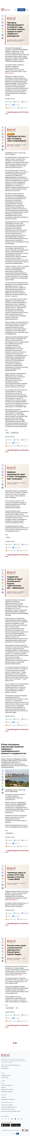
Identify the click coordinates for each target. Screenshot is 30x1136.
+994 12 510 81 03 (5, 1066)
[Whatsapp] (2, 1119)
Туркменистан (14, 432)
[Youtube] (12, 1119)
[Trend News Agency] (5, 1055)
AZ (15, 1133)
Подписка (3, 1097)
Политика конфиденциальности (9, 1107)
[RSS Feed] (21, 1119)
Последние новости (5, 1075)
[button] (2, 16)
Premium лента (4, 1077)
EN (12, 1133)
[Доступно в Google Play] (16, 1125)
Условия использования (7, 1104)
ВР (17, 1008)
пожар (7, 537)
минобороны (9, 833)
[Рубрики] (27, 9)
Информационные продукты (8, 1099)
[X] (9, 1119)
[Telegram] (15, 1119)
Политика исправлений (6, 1091)
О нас (2, 1083)
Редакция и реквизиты (6, 1085)
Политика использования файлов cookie (11, 1111)
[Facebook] (5, 1119)
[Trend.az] (5, 9)
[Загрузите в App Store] (5, 1125)
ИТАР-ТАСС (18, 975)
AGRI (7, 432)
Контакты (3, 1087)
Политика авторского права (8, 1109)
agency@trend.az (4, 1068)
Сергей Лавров (9, 1008)
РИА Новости (9, 73)
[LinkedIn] (18, 1119)
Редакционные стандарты (7, 1089)
